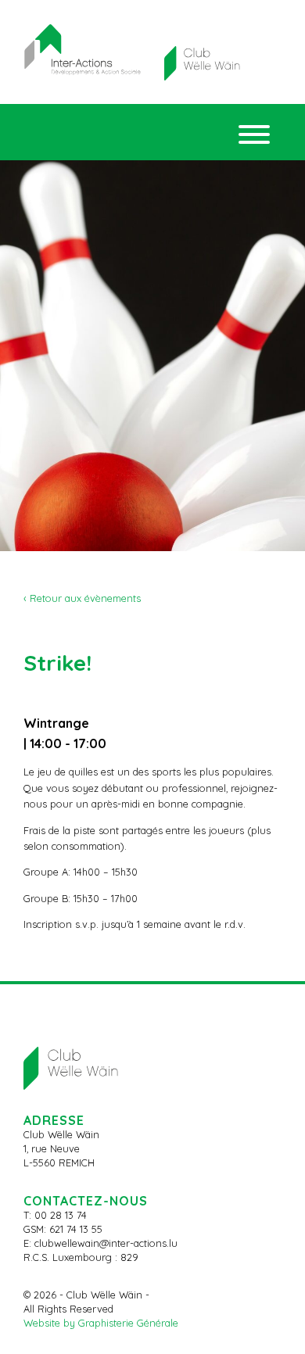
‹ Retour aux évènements (82, 598)
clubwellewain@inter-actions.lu (106, 1243)
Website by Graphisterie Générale (100, 1322)
